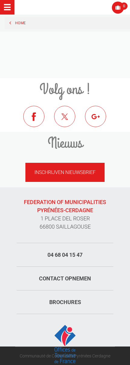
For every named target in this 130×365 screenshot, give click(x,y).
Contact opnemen (65, 278)
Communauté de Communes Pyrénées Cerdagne (65, 355)
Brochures (65, 302)
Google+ (100, 121)
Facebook (38, 121)
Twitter (69, 121)
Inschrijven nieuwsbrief (65, 172)
